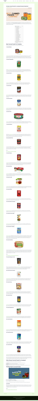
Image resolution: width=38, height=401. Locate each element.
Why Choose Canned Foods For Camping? (19, 41)
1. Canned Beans (17, 27)
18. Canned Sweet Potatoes (18, 37)
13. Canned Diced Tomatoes (18, 34)
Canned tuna (7, 121)
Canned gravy (7, 291)
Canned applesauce (8, 316)
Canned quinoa (7, 329)
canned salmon (10, 134)
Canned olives (7, 198)
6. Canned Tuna (17, 30)
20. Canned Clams (17, 38)
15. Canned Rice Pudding (18, 35)
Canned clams (7, 304)
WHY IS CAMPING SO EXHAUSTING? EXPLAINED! (11, 151)
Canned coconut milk (8, 223)
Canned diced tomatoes (8, 210)
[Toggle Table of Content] (22, 26)
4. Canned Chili (17, 29)
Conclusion (17, 42)
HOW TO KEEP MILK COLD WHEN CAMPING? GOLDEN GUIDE (12, 255)
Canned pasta (7, 173)
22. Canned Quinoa (17, 39)
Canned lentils (7, 186)
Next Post (33, 393)
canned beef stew (16, 146)
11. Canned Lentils (17, 33)
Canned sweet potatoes (8, 278)
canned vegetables (10, 69)
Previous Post (5, 393)
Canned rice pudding (8, 235)
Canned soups (7, 162)
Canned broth (7, 354)
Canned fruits (7, 82)
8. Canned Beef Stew (17, 31)
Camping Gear (8, 7)
